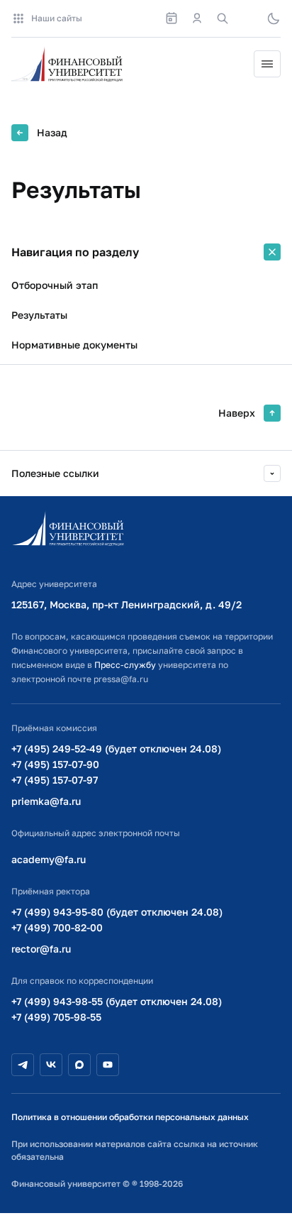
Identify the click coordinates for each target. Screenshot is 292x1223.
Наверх (236, 413)
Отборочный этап (54, 285)
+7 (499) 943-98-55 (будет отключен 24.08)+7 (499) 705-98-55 (116, 1009)
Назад (52, 132)
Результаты (39, 315)
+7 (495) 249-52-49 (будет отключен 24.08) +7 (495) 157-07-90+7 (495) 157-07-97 (116, 764)
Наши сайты (56, 18)
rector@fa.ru (41, 949)
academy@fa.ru (48, 859)
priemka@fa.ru (46, 801)
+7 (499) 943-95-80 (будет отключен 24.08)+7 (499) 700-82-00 (117, 919)
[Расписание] (171, 18)
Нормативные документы (74, 345)
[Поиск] (222, 18)
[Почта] (248, 18)
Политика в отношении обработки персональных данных (130, 1117)
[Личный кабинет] (197, 18)
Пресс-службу (125, 664)
